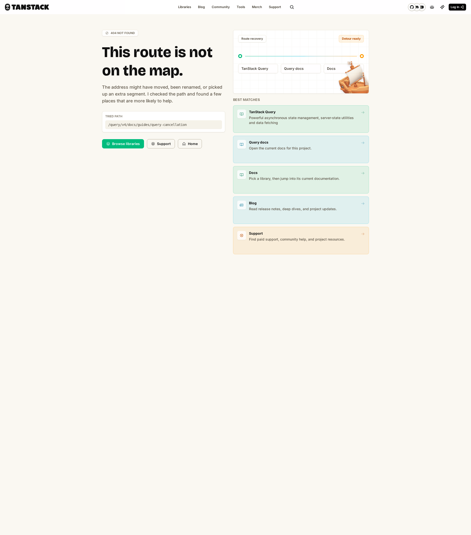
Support (164, 144)
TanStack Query (254, 68)
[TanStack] (27, 7)
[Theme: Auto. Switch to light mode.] (432, 7)
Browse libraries (126, 144)
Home (193, 144)
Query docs (294, 68)
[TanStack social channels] (417, 7)
